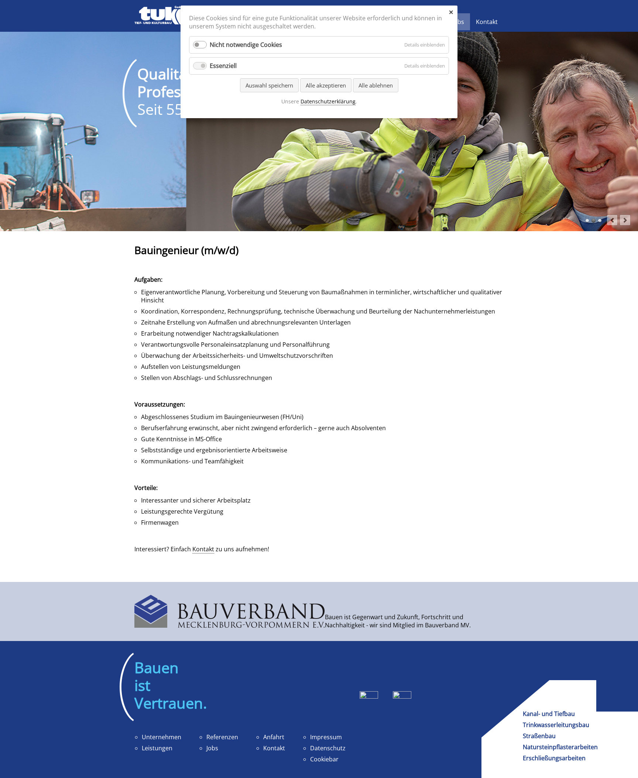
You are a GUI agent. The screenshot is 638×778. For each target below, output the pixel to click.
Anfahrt (273, 737)
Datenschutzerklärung (328, 101)
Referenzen (222, 737)
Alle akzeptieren (326, 85)
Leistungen (157, 748)
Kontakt (203, 549)
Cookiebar (324, 759)
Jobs (212, 748)
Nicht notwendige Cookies (246, 45)
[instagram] (402, 706)
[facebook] (369, 706)
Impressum (326, 737)
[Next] (625, 220)
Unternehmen (161, 737)
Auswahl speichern (269, 85)
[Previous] (612, 220)
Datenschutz (328, 748)
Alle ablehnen (376, 85)
